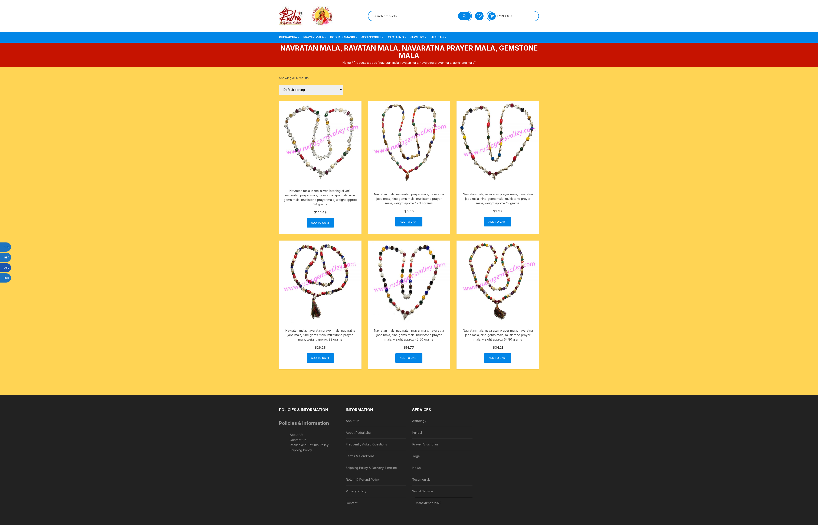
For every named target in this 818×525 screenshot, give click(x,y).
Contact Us (298, 440)
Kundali (417, 433)
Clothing (396, 37)
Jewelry (417, 37)
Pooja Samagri (342, 37)
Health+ (437, 37)
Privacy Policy (356, 491)
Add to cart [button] (320, 222)
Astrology (419, 421)
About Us (296, 435)
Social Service (422, 491)
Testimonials (421, 479)
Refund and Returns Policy (309, 445)
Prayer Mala (313, 37)
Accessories (371, 37)
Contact (351, 503)
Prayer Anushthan (425, 444)
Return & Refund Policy (363, 479)
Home (347, 62)
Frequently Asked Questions (366, 444)
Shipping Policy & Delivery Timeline (371, 468)
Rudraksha (288, 37)
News (416, 468)
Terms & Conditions (360, 456)
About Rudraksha (358, 433)
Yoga (416, 456)
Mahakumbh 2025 (428, 503)
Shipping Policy (301, 450)
